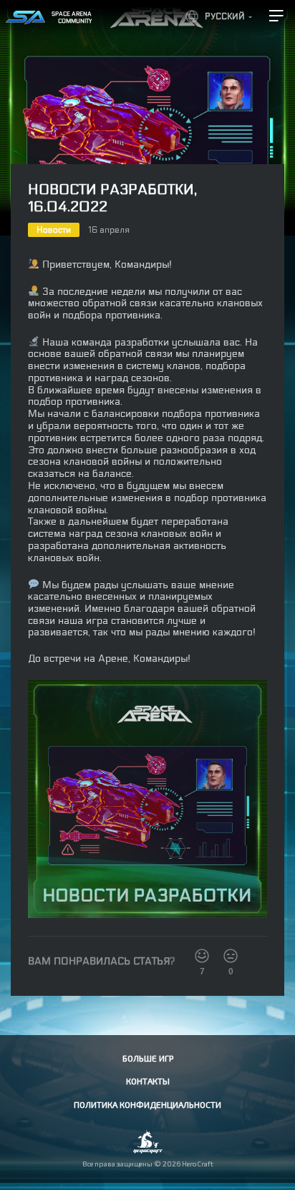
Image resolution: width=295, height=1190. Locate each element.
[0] (230, 955)
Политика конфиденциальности (147, 1104)
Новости (54, 230)
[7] (202, 955)
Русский (225, 16)
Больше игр (147, 1058)
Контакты (148, 1081)
